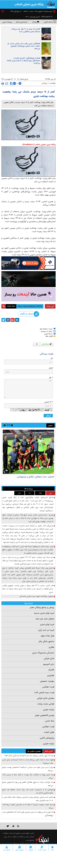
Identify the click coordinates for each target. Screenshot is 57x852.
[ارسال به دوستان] (6, 83)
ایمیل (51, 367)
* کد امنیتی (48, 401)
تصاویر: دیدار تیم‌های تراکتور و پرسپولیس (35, 476)
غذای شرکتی (49, 658)
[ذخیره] (11, 83)
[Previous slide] (12, 425)
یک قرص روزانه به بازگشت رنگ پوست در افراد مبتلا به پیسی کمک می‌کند (27, 776)
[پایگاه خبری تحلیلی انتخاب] (51, 4)
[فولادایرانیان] (28, 263)
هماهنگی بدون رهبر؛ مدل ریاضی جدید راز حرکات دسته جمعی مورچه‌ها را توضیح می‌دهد (23, 46)
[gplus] (13, 320)
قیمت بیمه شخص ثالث (44, 692)
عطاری (51, 647)
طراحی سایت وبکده (45, 704)
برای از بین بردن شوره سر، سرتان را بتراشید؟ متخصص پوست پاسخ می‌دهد (27, 769)
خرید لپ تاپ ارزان (46, 630)
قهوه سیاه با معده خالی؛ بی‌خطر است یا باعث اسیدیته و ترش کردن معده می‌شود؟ (27, 761)
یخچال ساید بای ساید (44, 618)
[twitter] (3, 320)
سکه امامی (49, 721)
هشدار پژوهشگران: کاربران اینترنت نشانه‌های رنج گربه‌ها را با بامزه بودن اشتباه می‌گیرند (23, 60)
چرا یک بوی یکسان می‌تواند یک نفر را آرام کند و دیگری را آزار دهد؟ (28, 755)
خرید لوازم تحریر (47, 624)
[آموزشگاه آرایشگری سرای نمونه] (28, 294)
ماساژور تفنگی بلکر (46, 641)
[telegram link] (13, 826)
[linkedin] (17, 320)
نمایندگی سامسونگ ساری (43, 652)
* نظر (51, 377)
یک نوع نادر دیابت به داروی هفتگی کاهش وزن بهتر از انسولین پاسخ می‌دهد (27, 784)
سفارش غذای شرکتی (45, 698)
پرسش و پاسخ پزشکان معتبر (42, 607)
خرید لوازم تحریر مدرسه (44, 613)
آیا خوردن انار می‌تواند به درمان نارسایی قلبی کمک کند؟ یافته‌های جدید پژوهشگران (27, 814)
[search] (3, 11)
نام (52, 358)
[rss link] (18, 826)
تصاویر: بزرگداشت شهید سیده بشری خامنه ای (36, 596)
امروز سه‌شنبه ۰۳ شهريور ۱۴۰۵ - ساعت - (37, 11)
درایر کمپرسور (48, 664)
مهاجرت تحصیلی (47, 681)
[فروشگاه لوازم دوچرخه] (28, 279)
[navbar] (54, 11)
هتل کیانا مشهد (47, 635)
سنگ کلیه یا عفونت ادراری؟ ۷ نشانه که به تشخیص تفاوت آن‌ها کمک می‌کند (27, 806)
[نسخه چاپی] (2, 83)
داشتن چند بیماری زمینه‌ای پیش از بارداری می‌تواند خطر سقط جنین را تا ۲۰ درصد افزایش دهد (27, 799)
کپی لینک (50, 306)
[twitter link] (8, 826)
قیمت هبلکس (48, 687)
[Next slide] (5, 425)
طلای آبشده (49, 732)
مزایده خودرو (48, 709)
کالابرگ (51, 669)
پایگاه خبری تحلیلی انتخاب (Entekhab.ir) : (39, 144)
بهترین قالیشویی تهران (44, 715)
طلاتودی (50, 675)
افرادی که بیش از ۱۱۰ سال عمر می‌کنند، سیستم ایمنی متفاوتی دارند (25, 30)
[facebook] (8, 320)
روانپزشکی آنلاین (47, 738)
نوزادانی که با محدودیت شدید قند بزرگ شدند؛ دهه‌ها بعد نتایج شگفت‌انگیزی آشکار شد (27, 791)
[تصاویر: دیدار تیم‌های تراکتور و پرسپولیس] (28, 452)
